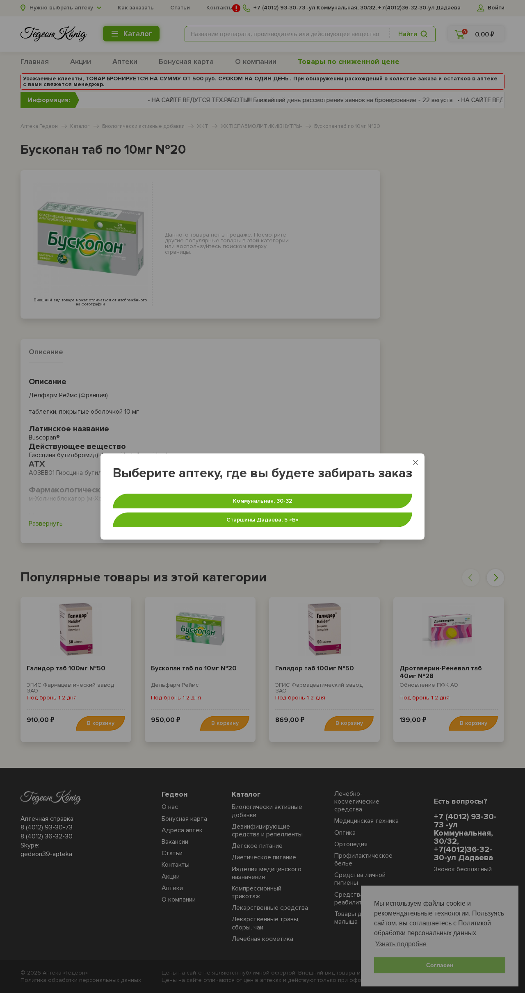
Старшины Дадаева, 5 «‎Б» (262, 519)
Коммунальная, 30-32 (262, 500)
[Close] (415, 462)
